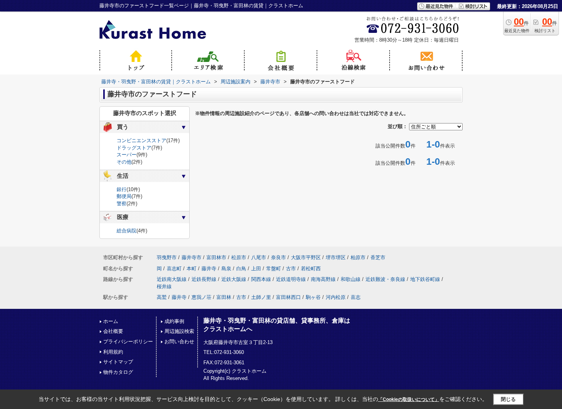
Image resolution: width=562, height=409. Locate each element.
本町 (192, 268)
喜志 (356, 297)
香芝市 (377, 257)
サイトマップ (118, 362)
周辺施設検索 (179, 331)
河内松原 (336, 297)
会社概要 (113, 331)
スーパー (126, 154)
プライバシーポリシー (128, 341)
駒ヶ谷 (313, 297)
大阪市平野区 (306, 257)
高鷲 (162, 297)
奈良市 (278, 257)
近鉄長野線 (204, 279)
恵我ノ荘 (201, 297)
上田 (256, 268)
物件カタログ (118, 372)
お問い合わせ (179, 341)
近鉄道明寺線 (291, 279)
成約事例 (174, 321)
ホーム (110, 321)
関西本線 (261, 279)
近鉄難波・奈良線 (385, 279)
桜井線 (164, 286)
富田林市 (216, 257)
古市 (291, 268)
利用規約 (113, 352)
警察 (122, 203)
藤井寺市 (191, 257)
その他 (124, 162)
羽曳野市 (167, 257)
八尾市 (258, 257)
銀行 (122, 189)
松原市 (238, 257)
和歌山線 (351, 279)
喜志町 (174, 268)
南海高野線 (323, 279)
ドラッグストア (134, 148)
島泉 (226, 268)
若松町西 (311, 268)
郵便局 (124, 196)
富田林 (223, 297)
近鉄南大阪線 (172, 279)
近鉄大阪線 (233, 279)
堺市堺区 (336, 257)
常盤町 (273, 268)
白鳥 (241, 268)
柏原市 (358, 257)
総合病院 (126, 231)
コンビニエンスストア (141, 140)
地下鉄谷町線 (425, 279)
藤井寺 (208, 268)
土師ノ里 (261, 297)
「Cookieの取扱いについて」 (408, 399)
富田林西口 (288, 297)
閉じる (508, 399)
